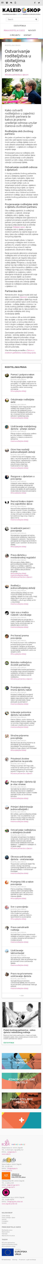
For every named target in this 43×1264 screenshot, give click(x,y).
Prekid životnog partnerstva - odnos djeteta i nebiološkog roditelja (19, 1031)
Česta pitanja (8, 1043)
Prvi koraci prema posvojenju (20, 636)
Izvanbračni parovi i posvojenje (20, 529)
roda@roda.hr (12, 1152)
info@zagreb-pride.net (15, 1202)
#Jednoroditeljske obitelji (19, 418)
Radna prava (6, 1232)
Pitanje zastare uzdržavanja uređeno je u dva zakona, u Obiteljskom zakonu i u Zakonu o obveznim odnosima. (23, 436)
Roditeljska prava (12, 45)
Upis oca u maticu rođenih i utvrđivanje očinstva (21, 615)
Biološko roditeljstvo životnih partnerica (21, 663)
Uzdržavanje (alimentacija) (17, 951)
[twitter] (39, 3)
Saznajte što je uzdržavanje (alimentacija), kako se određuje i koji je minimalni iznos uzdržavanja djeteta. (23, 960)
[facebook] (35, 3)
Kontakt (4, 1223)
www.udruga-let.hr (8, 1187)
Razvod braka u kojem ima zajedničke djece (22, 502)
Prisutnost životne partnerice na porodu (21, 759)
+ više (21, 996)
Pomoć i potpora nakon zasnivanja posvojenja (22, 375)
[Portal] (2, 3)
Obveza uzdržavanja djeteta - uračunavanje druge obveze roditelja (22, 859)
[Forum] (11, 3)
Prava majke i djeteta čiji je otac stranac (23, 783)
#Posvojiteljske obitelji (18, 391)
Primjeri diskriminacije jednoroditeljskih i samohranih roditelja (22, 809)
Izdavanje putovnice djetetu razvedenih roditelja (21, 715)
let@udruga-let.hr (13, 1185)
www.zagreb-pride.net (9, 1204)
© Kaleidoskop (6, 1259)
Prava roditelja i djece (8, 1217)
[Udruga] (7, 3)
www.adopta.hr (7, 1171)
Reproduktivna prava (8, 1235)
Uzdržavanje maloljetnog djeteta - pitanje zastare (23, 427)
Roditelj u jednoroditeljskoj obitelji (23, 586)
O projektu (5, 1221)
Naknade (4, 1234)
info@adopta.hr (12, 1168)
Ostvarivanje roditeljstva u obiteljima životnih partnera (23, 832)
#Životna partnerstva (8, 1242)
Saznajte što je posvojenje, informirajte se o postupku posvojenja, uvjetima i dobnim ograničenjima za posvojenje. (21, 914)
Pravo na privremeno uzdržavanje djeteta (21, 974)
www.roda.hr (6, 1154)
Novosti (4, 1219)
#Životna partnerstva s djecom (16, 75)
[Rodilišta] (15, 3)
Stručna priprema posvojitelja (19, 736)
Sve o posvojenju (19, 906)
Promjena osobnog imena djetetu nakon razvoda (21, 690)
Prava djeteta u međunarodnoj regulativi (23, 556)
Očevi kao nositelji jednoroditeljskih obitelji (23, 450)
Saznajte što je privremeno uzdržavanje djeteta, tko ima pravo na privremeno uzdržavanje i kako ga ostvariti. (24, 983)
